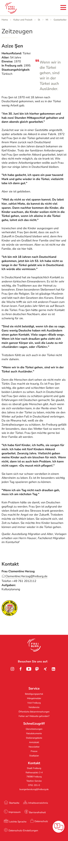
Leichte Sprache (17, 821)
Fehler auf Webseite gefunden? (34, 716)
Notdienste (34, 707)
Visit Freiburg (34, 702)
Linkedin (53, 668)
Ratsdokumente (34, 733)
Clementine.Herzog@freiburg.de (26, 576)
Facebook (20, 668)
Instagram (12, 668)
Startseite (14, 802)
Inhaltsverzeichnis (38, 802)
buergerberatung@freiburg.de (34, 789)
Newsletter (34, 746)
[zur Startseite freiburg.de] (15, 8)
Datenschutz (41, 821)
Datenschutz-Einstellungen (23, 830)
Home (5, 19)
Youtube (28, 668)
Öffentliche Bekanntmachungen (34, 711)
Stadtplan (34, 755)
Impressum (15, 812)
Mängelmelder (34, 698)
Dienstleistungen (34, 729)
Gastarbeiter (60, 19)
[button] (34, 645)
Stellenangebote (34, 737)
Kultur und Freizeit (22, 19)
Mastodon (37, 668)
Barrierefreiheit (37, 812)
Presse (34, 751)
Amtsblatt (34, 742)
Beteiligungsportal (34, 693)
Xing (45, 668)
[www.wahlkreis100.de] (9, 615)
